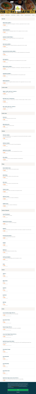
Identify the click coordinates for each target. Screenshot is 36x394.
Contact (20, 1)
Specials (2, 15)
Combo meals (7, 15)
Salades (18, 15)
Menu (12, 1)
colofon (24, 1)
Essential (18, 392)
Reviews (16, 1)
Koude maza (13, 15)
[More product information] (8, 59)
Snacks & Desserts (27, 15)
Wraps (22, 15)
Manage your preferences (15, 386)
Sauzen (33, 15)
